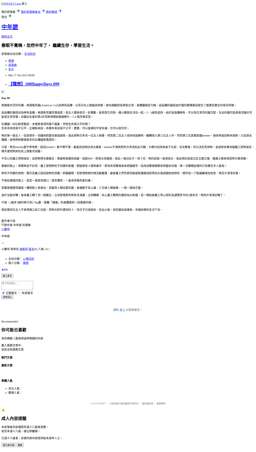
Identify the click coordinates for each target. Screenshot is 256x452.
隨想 (26, 263)
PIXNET (102, 403)
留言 (31, 249)
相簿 (11, 60)
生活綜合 (30, 53)
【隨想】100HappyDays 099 (33, 84)
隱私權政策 (147, 403)
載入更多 (7, 276)
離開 (20, 445)
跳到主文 (7, 36)
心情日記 (28, 258)
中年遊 (9, 27)
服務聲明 (161, 403)
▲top (4, 269)
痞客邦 (24, 249)
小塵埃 (5, 229)
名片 (11, 69)
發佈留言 (7, 297)
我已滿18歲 (8, 445)
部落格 (12, 65)
